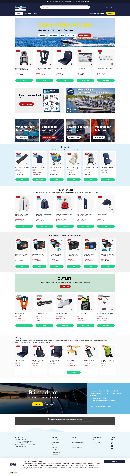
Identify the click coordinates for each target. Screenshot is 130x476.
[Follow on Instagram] (112, 442)
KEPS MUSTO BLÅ (102, 214)
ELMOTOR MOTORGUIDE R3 (105, 313)
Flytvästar (42, 35)
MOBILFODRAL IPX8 (89, 360)
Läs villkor (49, 404)
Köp (24, 80)
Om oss (95, 440)
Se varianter (85, 80)
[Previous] (16, 67)
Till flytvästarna (99, 137)
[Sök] (87, 7)
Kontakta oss (55, 442)
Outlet (35, 13)
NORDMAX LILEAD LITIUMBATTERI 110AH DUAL (73, 255)
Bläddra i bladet (26, 104)
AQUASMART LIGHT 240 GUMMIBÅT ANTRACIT (22, 68)
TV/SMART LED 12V (82, 68)
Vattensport (71, 35)
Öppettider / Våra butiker (96, 13)
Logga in (74, 440)
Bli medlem (111, 13)
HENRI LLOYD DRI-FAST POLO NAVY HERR (39, 168)
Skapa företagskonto (77, 447)
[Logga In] (107, 7)
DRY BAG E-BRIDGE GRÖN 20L (106, 361)
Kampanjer (28, 13)
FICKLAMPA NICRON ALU (43, 313)
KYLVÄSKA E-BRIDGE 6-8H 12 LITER (38, 361)
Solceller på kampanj (49, 137)
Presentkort (55, 444)
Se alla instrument (74, 137)
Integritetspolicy (56, 449)
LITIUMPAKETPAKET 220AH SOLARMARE (55, 254)
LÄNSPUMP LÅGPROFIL (62, 313)
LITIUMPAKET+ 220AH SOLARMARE (107, 254)
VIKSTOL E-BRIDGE (61, 68)
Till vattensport (22, 137)
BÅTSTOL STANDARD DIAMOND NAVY (107, 168)
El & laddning (53, 35)
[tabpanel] (24, 65)
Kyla (62, 35)
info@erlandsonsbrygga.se (25, 441)
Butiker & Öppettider (57, 440)
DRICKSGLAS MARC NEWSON (105, 68)
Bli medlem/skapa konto (78, 442)
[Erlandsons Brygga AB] (20, 7)
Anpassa (113, 466)
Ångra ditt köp (55, 454)
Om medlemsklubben (77, 444)
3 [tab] (65, 84)
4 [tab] (66, 84)
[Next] (113, 67)
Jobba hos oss (96, 444)
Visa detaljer (26, 473)
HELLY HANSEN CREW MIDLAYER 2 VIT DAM (21, 214)
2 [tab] (64, 84)
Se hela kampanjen (84, 35)
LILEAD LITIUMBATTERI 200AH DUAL (90, 254)
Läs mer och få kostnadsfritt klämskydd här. (80, 421)
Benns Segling (96, 442)
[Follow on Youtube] (112, 448)
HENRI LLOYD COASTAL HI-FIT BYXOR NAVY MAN (85, 214)
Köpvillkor (54, 447)
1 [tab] (63, 84)
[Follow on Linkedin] (112, 445)
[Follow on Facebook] (112, 439)
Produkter (19, 13)
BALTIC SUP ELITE (82, 313)
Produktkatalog (56, 452)
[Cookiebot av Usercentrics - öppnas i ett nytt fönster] (12, 473)
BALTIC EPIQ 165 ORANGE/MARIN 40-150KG (23, 314)
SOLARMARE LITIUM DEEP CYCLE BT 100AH (21, 254)
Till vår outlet (65, 286)
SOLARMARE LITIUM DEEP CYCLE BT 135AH (38, 254)
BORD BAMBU (70, 360)
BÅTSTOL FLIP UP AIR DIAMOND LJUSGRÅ (72, 168)
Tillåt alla (114, 461)
